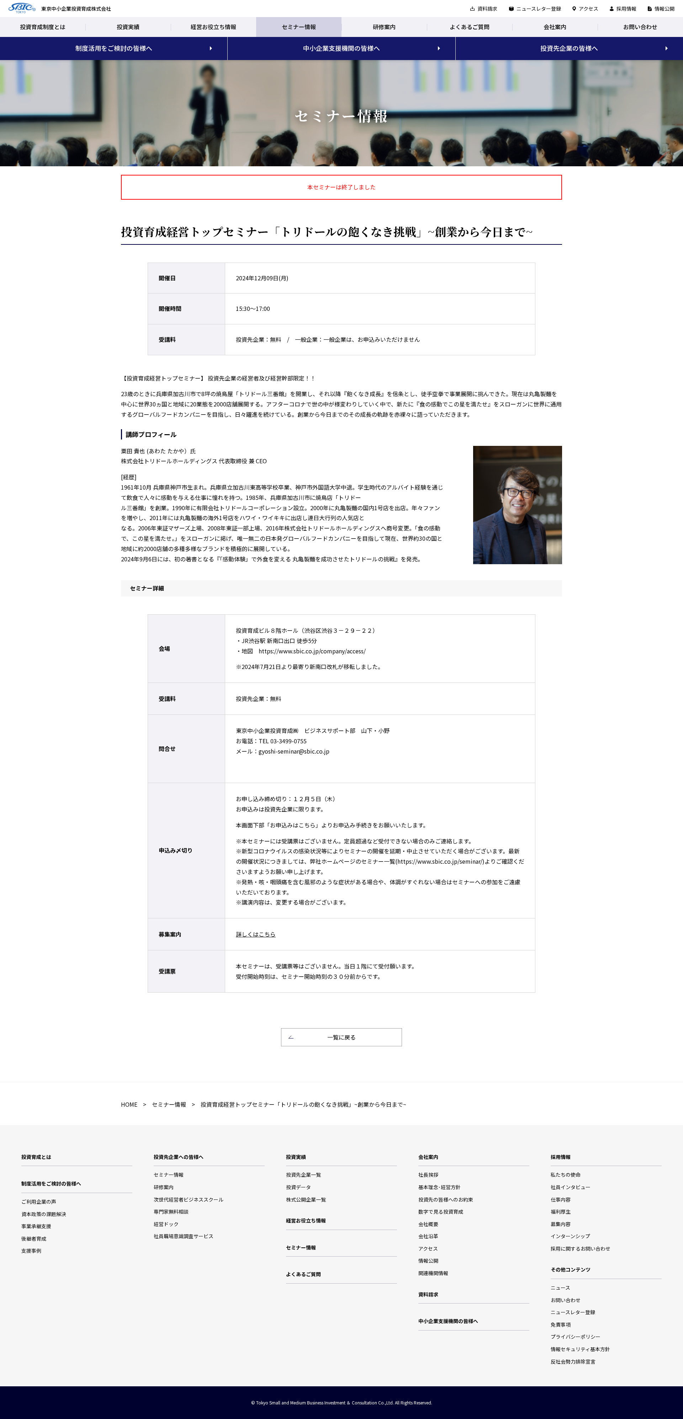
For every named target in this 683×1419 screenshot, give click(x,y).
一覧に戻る (341, 1037)
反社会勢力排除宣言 (573, 1361)
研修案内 (384, 26)
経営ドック (166, 1224)
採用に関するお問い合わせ (580, 1248)
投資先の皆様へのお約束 (445, 1199)
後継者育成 (33, 1238)
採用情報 (626, 8)
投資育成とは (36, 1156)
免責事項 (561, 1324)
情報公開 (664, 8)
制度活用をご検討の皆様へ (113, 48)
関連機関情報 (433, 1273)
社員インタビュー (571, 1187)
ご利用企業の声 (38, 1201)
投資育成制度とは (42, 26)
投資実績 (128, 26)
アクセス (588, 8)
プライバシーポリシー (575, 1336)
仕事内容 (561, 1199)
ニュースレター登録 (539, 8)
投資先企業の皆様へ (569, 48)
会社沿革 (428, 1236)
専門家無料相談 (171, 1211)
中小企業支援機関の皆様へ (341, 48)
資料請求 (487, 8)
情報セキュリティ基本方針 (580, 1349)
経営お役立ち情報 (213, 26)
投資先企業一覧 (303, 1174)
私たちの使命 (566, 1174)
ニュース (560, 1287)
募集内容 (561, 1224)
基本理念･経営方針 (439, 1187)
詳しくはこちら (256, 934)
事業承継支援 (36, 1226)
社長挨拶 (428, 1174)
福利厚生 (561, 1211)
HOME (129, 1104)
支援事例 (31, 1250)
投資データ (298, 1187)
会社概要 (428, 1224)
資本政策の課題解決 (43, 1214)
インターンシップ (570, 1236)
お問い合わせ (640, 26)
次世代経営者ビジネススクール (188, 1199)
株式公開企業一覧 (306, 1199)
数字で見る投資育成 (440, 1211)
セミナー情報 (299, 26)
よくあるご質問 (469, 26)
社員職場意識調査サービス (183, 1236)
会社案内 (555, 26)
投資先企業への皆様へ (178, 1156)
